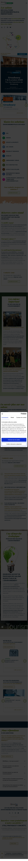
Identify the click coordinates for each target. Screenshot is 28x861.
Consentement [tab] (4, 417)
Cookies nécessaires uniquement (14, 444)
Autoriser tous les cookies (14, 439)
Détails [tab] (12, 417)
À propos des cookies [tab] (21, 417)
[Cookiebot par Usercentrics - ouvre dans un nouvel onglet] (20, 414)
